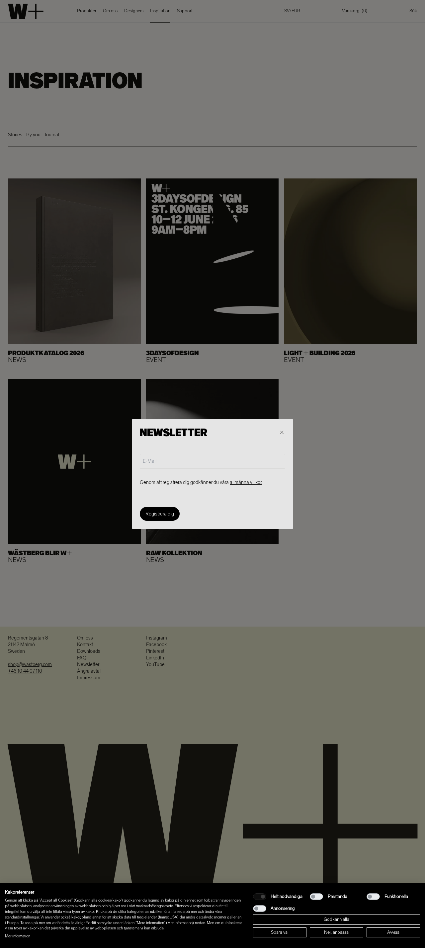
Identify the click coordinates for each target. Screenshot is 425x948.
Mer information (17, 936)
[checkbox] (259, 896)
